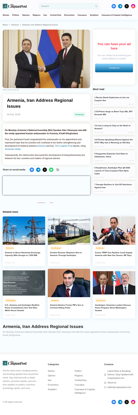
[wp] (51, 170)
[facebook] (114, 6)
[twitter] (127, 6)
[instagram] (133, 6)
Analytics (94, 15)
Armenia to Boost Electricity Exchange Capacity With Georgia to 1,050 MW (22, 253)
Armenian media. (13, 149)
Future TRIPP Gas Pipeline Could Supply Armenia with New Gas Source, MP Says (113, 253)
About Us (111, 382)
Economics (69, 15)
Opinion (26, 15)
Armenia (15, 25)
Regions (36, 15)
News (5, 25)
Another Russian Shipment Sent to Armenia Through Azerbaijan (66, 253)
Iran (45, 15)
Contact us (114, 68)
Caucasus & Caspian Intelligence (117, 15)
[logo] (15, 6)
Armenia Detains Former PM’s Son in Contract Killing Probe (66, 306)
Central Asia (55, 15)
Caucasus (82, 15)
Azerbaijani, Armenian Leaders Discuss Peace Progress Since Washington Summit (113, 307)
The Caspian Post (63, 146)
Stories (6, 15)
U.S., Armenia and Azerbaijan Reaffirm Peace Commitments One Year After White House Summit (22, 307)
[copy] (58, 170)
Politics (15, 15)
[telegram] (120, 6)
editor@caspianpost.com (119, 387)
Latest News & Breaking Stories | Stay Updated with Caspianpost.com (120, 374)
